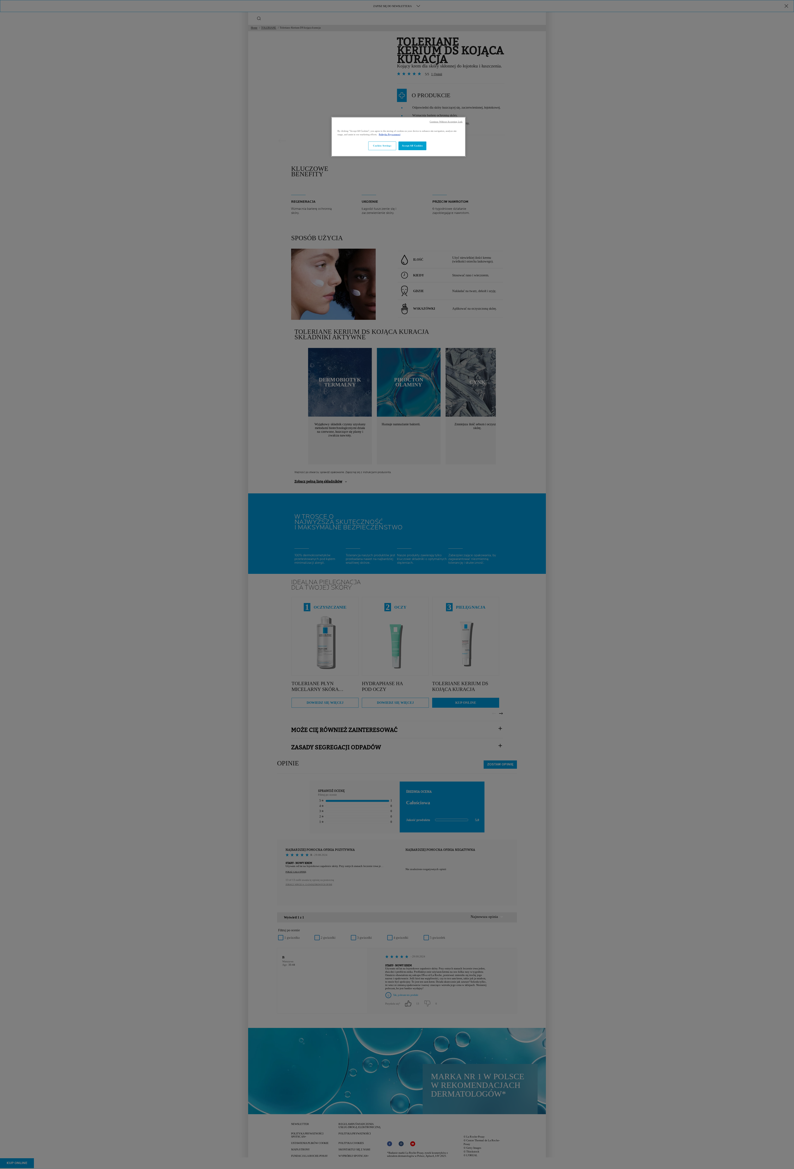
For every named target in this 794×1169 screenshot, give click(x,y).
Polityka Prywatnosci (389, 134)
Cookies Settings (382, 145)
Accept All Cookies (412, 145)
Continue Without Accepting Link (446, 122)
